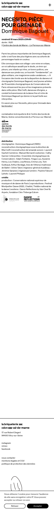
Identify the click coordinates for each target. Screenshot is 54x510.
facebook (6, 449)
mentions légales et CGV (13, 460)
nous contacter (8, 457)
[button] (49, 5)
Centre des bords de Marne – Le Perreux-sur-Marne (26, 45)
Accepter (37, 506)
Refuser (14, 506)
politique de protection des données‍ (18, 463)
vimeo (4, 446)
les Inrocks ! (7, 106)
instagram (6, 443)
